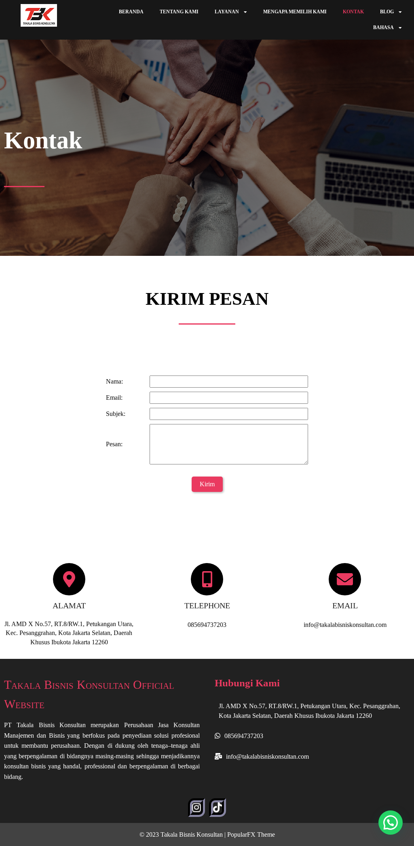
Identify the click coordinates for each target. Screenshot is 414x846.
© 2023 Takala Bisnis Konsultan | (183, 834)
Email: (114, 397)
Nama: (114, 381)
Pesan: (114, 444)
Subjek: (115, 413)
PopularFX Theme (251, 834)
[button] (390, 822)
